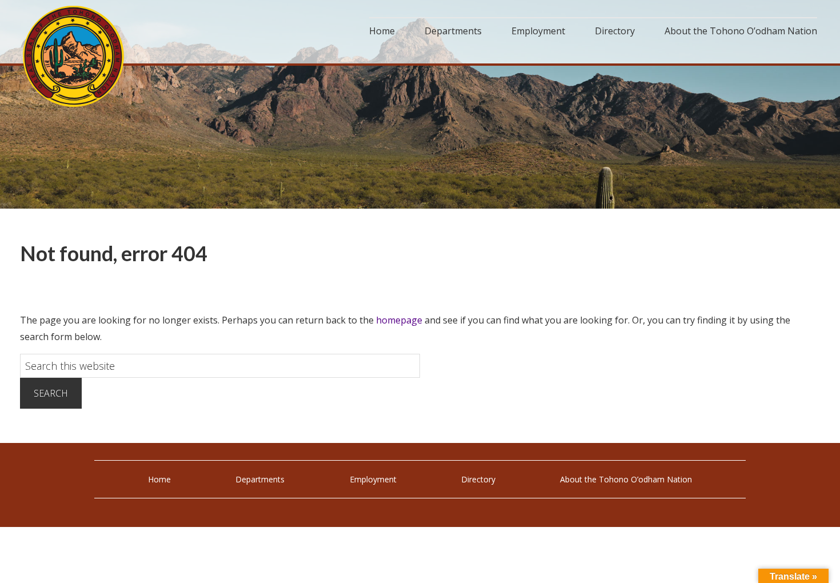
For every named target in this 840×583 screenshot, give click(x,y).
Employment (373, 479)
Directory (478, 479)
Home (159, 479)
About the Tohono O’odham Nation (626, 479)
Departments (260, 479)
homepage (399, 320)
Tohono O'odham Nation (74, 56)
